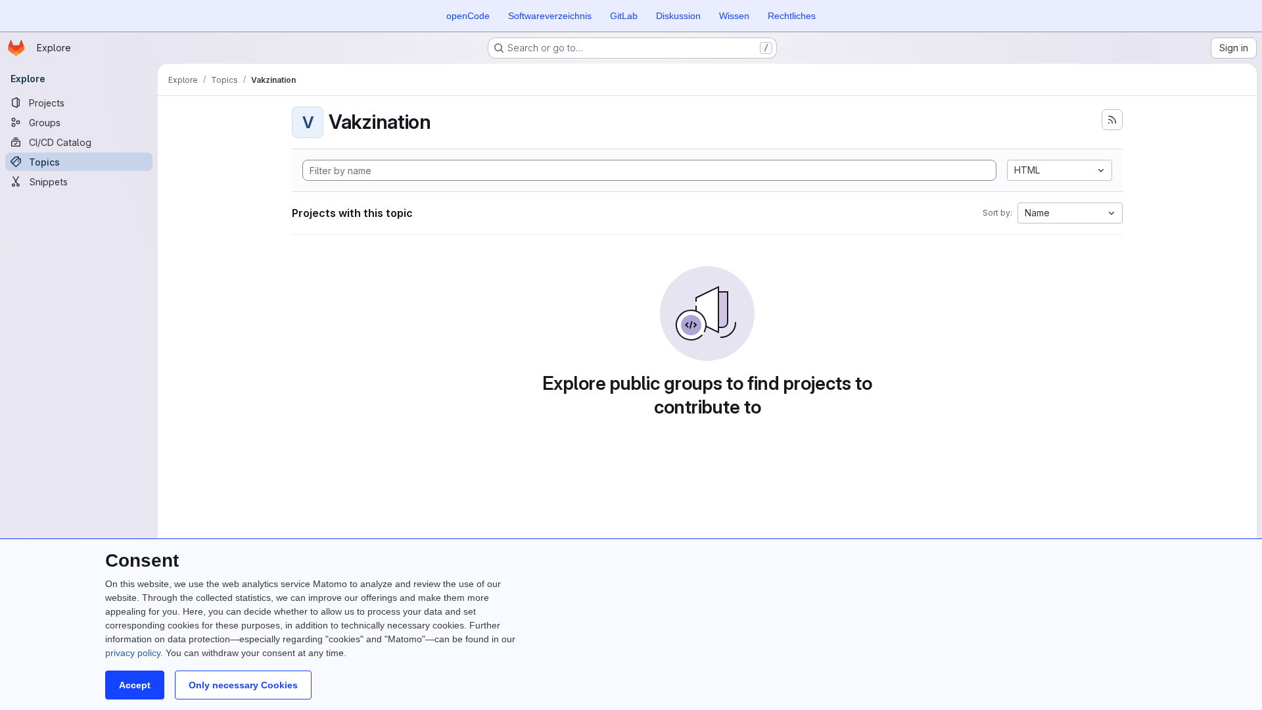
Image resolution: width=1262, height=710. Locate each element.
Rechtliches (792, 16)
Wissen (734, 16)
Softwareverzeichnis (550, 16)
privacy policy (132, 653)
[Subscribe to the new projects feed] (1112, 119)
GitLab (624, 16)
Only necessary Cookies (243, 685)
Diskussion (678, 16)
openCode (468, 16)
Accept (135, 685)
